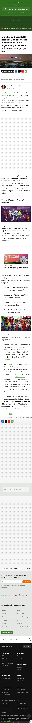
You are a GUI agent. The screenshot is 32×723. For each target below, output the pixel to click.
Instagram (19, 595)
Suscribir (26, 582)
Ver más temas (7, 632)
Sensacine (19, 667)
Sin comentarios (9, 71)
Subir (25, 646)
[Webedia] (6, 647)
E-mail (26, 71)
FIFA (10, 414)
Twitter (19, 71)
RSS (23, 595)
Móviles (13, 28)
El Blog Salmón (21, 689)
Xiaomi (4, 613)
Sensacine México (22, 706)
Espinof (19, 669)
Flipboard (22, 71)
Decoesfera (5, 692)
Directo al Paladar (7, 678)
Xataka (4, 656)
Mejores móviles (19, 568)
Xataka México (6, 703)
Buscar (29, 639)
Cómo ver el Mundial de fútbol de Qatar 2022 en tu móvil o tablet (16, 268)
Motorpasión (20, 678)
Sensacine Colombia (22, 708)
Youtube (16, 595)
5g (17, 620)
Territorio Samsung (22, 617)
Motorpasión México (22, 711)
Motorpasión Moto (22, 681)
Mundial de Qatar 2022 (10, 95)
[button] (14, 86)
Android (7, 359)
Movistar (4, 610)
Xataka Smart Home (7, 663)
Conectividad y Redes (23, 627)
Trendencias (5, 689)
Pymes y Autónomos (22, 692)
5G (29, 28)
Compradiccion (6, 694)
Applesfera (5, 661)
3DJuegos (19, 656)
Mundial (6, 28)
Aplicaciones (20, 613)
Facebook (16, 71)
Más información (6, 721)
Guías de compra (7, 617)
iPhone (4, 623)
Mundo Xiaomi (6, 665)
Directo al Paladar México (7, 711)
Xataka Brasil (5, 706)
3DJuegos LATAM (21, 703)
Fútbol (24, 28)
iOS (22, 357)
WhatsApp (20, 623)
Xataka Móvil (5, 658)
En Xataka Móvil (8, 265)
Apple (18, 610)
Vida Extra (19, 658)
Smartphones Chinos (8, 627)
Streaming (11, 418)
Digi (18, 28)
